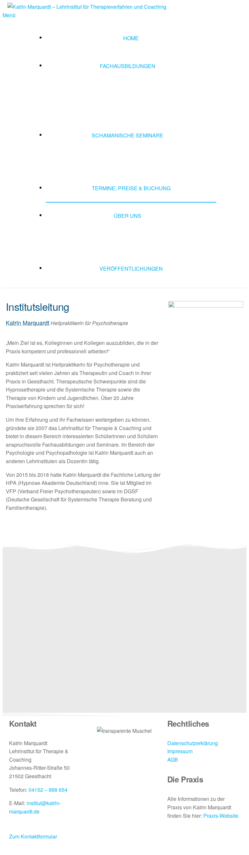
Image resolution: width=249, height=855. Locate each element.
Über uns (127, 215)
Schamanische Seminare (127, 135)
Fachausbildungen (127, 66)
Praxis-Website (220, 815)
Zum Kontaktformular (33, 836)
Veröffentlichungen (131, 268)
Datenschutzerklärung (192, 743)
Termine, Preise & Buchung (131, 188)
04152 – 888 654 (48, 789)
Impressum (180, 751)
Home (131, 38)
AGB (172, 759)
